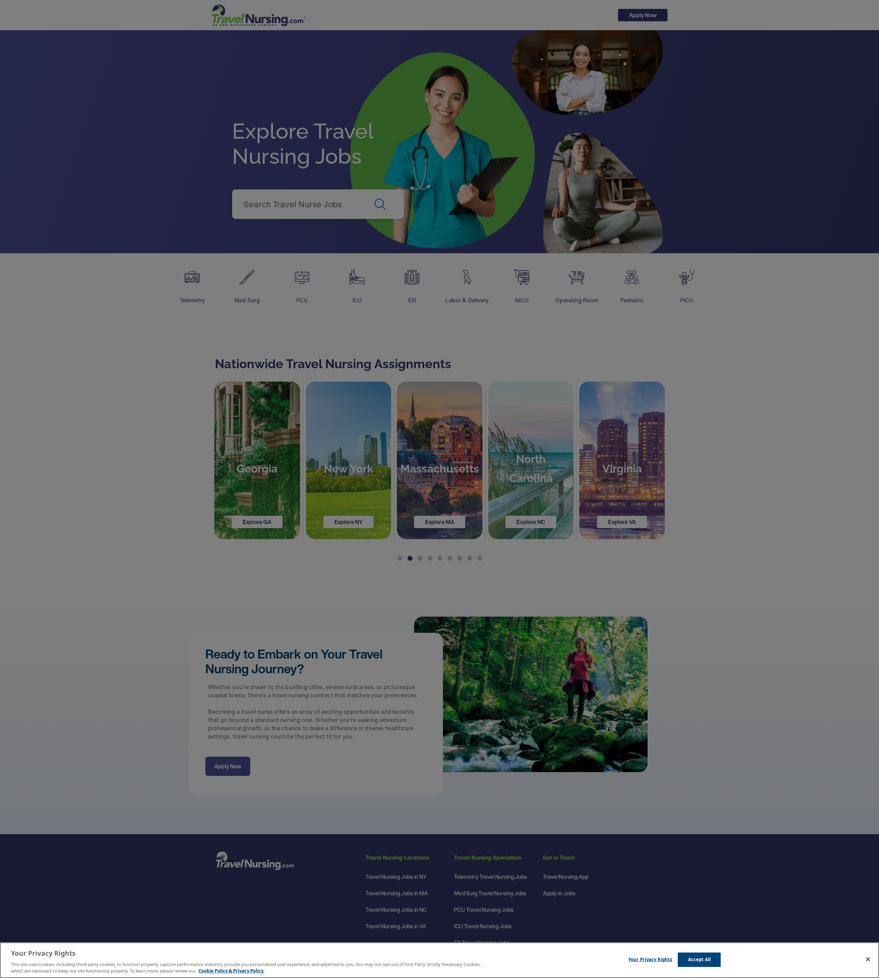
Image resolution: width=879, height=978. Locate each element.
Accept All (699, 959)
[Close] (868, 959)
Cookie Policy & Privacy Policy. (231, 971)
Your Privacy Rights (650, 959)
